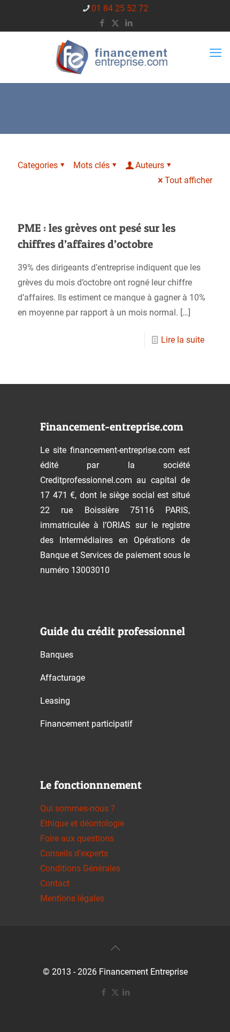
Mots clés (91, 165)
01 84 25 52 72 (119, 8)
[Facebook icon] (102, 23)
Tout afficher (188, 180)
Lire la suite (182, 340)
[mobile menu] (215, 53)
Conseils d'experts (74, 853)
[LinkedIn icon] (129, 23)
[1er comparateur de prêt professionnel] (115, 57)
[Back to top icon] (115, 948)
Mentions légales (72, 898)
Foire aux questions (77, 838)
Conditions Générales (80, 868)
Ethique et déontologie (82, 823)
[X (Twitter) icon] (115, 23)
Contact (55, 883)
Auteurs (149, 165)
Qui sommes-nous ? (77, 808)
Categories (38, 165)
